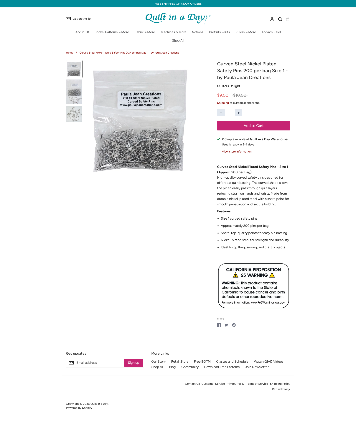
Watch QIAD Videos (268, 361)
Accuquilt (82, 32)
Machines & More (173, 32)
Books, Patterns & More (112, 32)
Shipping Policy (280, 383)
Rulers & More (245, 32)
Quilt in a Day (99, 403)
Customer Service (213, 383)
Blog (172, 367)
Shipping (223, 103)
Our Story (158, 361)
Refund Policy (281, 389)
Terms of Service (257, 383)
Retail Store (179, 361)
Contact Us (192, 383)
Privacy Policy (235, 383)
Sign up (133, 363)
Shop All (178, 40)
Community (190, 367)
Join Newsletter (257, 367)
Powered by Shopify (79, 408)
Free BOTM (202, 361)
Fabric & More (145, 32)
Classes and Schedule (232, 361)
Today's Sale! (271, 32)
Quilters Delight (228, 86)
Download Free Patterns (222, 367)
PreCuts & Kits (219, 32)
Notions (197, 32)
